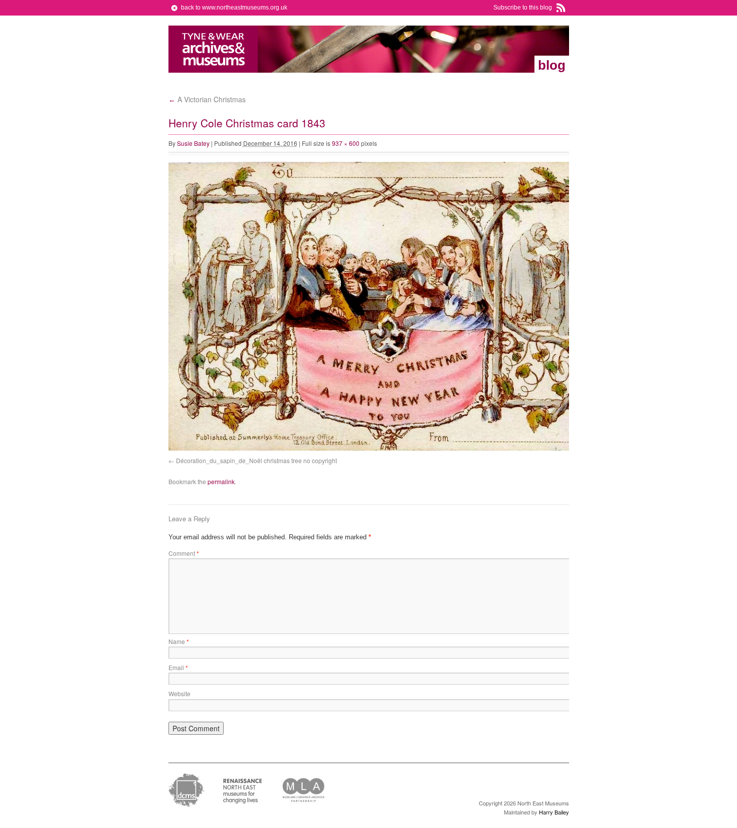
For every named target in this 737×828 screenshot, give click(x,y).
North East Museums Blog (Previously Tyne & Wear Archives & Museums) (213, 49)
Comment (183, 553)
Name (178, 641)
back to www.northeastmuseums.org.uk (234, 7)
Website (179, 693)
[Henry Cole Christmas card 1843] (394, 448)
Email (178, 667)
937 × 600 (345, 143)
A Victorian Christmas (207, 99)
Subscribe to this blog (522, 7)
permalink (221, 481)
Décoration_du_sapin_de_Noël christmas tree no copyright (256, 460)
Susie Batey (193, 143)
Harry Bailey (554, 812)
